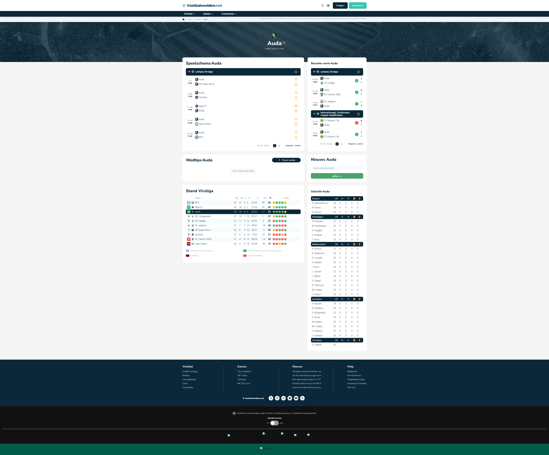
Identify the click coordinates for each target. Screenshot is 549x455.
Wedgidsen (352, 371)
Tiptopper (241, 379)
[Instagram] (284, 398)
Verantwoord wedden (357, 383)
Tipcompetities (244, 371)
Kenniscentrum (354, 375)
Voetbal (188, 13)
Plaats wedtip (288, 160)
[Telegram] (291, 398)
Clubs (190, 19)
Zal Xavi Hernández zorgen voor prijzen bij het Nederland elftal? (307, 375)
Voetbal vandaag (190, 371)
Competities (187, 387)
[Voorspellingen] (303, 398)
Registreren (357, 5)
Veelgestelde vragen (356, 379)
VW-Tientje (242, 375)
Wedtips (186, 375)
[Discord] (297, 398)
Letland (197, 19)
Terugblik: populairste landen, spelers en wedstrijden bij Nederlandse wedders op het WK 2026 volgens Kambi (307, 371)
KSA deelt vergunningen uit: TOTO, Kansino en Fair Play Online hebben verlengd (307, 379)
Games (207, 13)
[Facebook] (278, 398)
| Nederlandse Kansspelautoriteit (304, 413)
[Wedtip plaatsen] (322, 5)
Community (228, 13)
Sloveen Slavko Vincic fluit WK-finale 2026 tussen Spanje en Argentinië (307, 383)
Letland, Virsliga (204, 72)
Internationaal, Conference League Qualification (335, 114)
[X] (272, 398)
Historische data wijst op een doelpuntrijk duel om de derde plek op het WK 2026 (307, 387)
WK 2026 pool (243, 383)
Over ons (351, 387)
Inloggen (340, 5)
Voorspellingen (189, 379)
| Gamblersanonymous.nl (283, 413)
